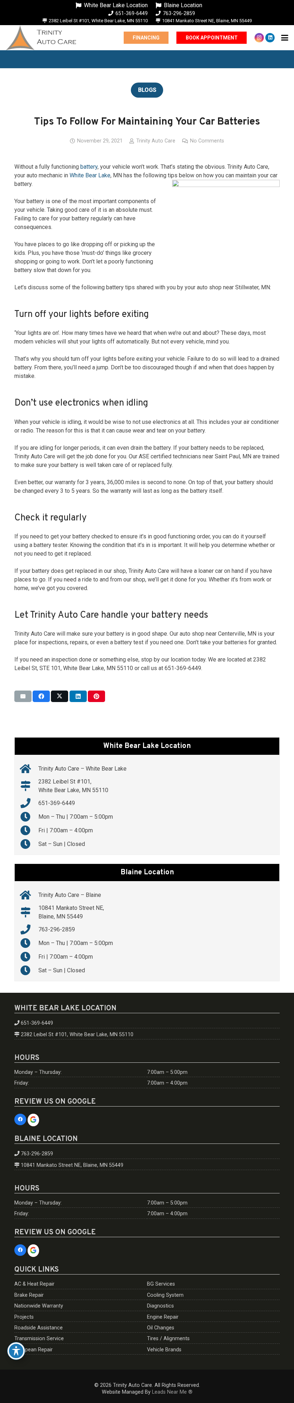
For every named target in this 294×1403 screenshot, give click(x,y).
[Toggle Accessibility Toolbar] (16, 1351)
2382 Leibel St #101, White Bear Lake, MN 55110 (77, 1035)
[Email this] (23, 696)
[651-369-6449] (29, 803)
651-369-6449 (56, 803)
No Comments (207, 141)
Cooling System (165, 1295)
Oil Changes (160, 1328)
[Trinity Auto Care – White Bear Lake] (29, 769)
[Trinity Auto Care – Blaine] (29, 895)
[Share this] (41, 696)
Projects (24, 1317)
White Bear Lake (90, 175)
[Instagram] (259, 37)
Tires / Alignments (168, 1339)
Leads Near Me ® (172, 1392)
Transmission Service (39, 1339)
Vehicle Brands (164, 1350)
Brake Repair (29, 1295)
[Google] (33, 1120)
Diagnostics (160, 1306)
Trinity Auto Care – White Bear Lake (82, 768)
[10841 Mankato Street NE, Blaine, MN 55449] (29, 912)
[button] (284, 37)
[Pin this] (96, 696)
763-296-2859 (56, 929)
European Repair (33, 1350)
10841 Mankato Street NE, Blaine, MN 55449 (72, 1165)
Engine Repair (163, 1317)
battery (89, 166)
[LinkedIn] (270, 37)
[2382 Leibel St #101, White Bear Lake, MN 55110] (29, 786)
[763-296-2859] (29, 930)
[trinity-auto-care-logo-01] (41, 37)
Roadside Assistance (38, 1328)
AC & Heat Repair (34, 1284)
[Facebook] (20, 1120)
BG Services (161, 1284)
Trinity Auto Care (155, 141)
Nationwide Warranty (38, 1306)
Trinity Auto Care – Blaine (69, 895)
